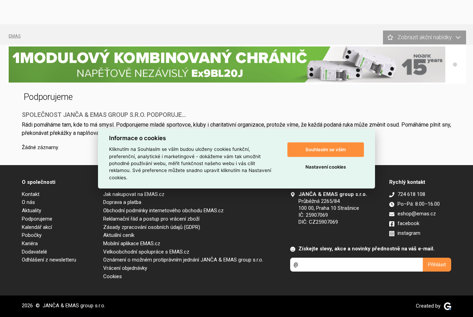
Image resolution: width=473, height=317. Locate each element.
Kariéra (30, 243)
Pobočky (32, 235)
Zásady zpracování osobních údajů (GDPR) (151, 227)
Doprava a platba (122, 202)
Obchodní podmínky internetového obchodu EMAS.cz (163, 210)
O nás (28, 202)
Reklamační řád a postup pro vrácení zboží (151, 219)
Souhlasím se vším (325, 149)
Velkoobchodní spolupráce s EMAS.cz (146, 252)
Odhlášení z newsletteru (49, 260)
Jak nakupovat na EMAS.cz (133, 194)
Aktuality (31, 210)
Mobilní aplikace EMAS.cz (131, 243)
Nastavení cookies (325, 167)
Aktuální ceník (118, 235)
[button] (455, 64)
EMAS (15, 35)
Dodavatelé (34, 252)
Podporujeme (37, 219)
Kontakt (30, 194)
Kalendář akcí (37, 227)
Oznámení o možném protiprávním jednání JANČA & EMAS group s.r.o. (183, 260)
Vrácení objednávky (125, 268)
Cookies (112, 276)
